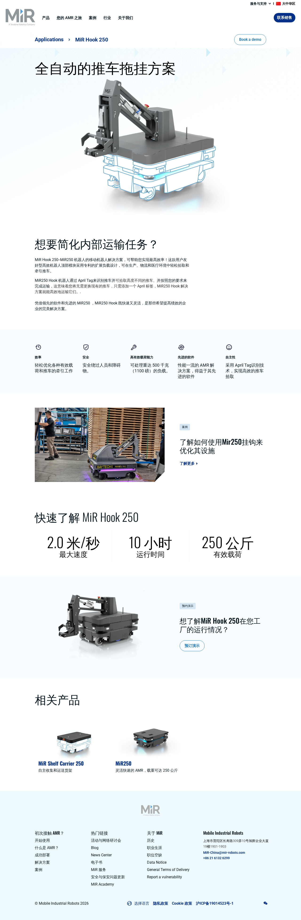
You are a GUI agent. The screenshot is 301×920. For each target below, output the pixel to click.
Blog (95, 847)
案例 (92, 18)
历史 (150, 840)
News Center (101, 855)
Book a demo (250, 39)
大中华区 (288, 3)
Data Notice (156, 862)
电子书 (96, 862)
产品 (46, 18)
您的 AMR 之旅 (69, 18)
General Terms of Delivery (168, 869)
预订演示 (192, 645)
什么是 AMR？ (47, 847)
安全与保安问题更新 (108, 877)
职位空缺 (154, 855)
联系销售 (284, 17)
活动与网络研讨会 (106, 840)
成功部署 (42, 855)
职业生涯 (154, 847)
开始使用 (42, 840)
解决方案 (42, 862)
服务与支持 (258, 3)
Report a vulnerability (164, 877)
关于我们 (125, 18)
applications (49, 39)
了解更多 (187, 463)
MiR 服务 (98, 869)
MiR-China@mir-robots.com (224, 852)
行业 (107, 18)
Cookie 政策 (182, 903)
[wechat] (266, 903)
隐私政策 (160, 903)
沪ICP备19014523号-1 (215, 903)
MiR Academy (102, 884)
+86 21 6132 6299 (216, 858)
